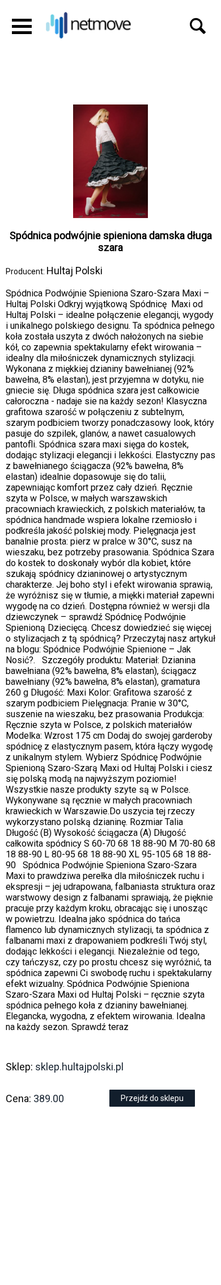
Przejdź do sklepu (152, 1098)
